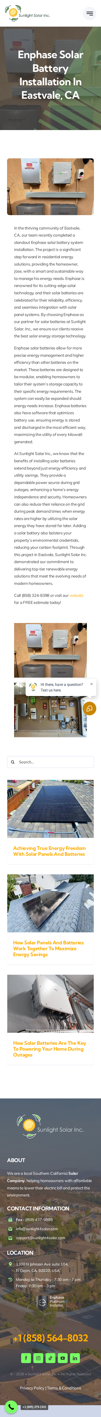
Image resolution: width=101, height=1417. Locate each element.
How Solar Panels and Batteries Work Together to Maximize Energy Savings (48, 948)
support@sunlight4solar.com (40, 1237)
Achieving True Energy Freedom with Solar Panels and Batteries (49, 851)
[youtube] (63, 1358)
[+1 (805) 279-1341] (11, 1407)
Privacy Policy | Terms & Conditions (50, 1387)
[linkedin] (75, 1358)
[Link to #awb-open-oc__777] (89, 13)
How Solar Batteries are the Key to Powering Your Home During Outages (49, 1049)
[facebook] (26, 1358)
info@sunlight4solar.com (37, 1228)
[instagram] (38, 1358)
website (76, 595)
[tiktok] (50, 1358)
